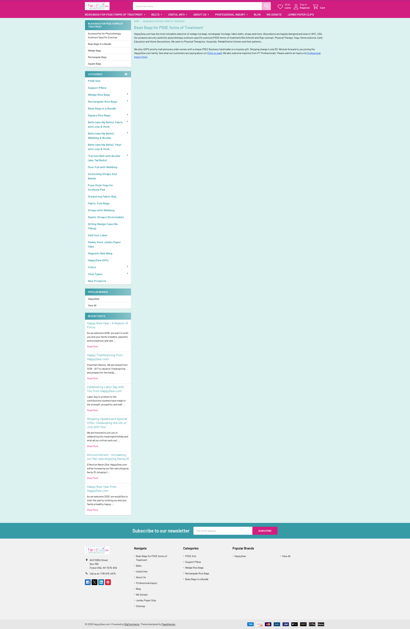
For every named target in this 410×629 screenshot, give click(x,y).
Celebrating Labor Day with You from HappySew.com (105, 389)
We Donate (274, 14)
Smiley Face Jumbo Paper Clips (104, 244)
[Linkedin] (101, 582)
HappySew (93, 298)
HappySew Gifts (98, 260)
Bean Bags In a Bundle (99, 43)
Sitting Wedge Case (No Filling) (103, 226)
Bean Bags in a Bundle (102, 108)
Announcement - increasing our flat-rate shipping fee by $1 (108, 457)
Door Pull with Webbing (102, 167)
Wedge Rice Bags (99, 94)
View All (92, 305)
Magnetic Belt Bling (100, 253)
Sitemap (140, 606)
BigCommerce (131, 624)
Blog (257, 14)
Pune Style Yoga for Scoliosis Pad (100, 187)
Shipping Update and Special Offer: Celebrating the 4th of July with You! (107, 423)
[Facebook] (88, 582)
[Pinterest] (108, 582)
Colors (92, 267)
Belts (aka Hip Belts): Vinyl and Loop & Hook (104, 147)
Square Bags (94, 63)
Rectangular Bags (97, 57)
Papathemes (168, 624)
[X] (94, 582)
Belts (155, 14)
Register (305, 7)
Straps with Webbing (101, 210)
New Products (97, 281)
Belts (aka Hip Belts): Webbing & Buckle (101, 135)
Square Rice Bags (99, 115)
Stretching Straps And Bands (102, 176)
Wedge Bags (94, 50)
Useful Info (176, 14)
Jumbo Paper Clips (300, 14)
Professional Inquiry (230, 14)
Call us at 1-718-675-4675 (103, 573)
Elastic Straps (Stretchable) (106, 217)
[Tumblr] (115, 582)
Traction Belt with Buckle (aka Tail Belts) (104, 158)
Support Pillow (97, 87)
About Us (199, 14)
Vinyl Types (95, 274)
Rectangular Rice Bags (102, 101)
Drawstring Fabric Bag (102, 196)
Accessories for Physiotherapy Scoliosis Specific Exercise (104, 35)
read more (92, 346)
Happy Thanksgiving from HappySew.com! (105, 357)
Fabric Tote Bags (99, 203)
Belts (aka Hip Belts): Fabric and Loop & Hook (105, 124)
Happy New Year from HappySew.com (102, 488)
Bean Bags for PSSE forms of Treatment (114, 14)
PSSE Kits (94, 81)
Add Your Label (97, 235)
